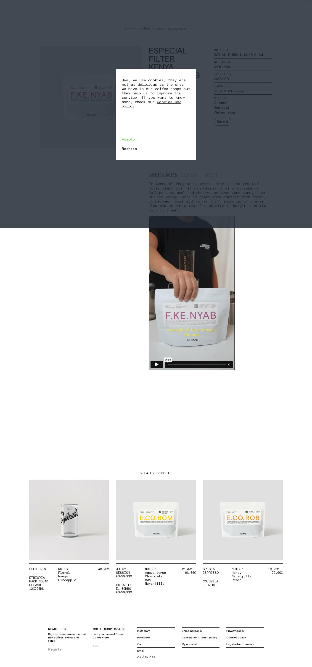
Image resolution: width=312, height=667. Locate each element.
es (153, 657)
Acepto (128, 139)
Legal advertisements (240, 644)
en (146, 657)
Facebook (143, 637)
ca (139, 657)
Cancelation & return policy (199, 637)
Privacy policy (235, 630)
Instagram (143, 630)
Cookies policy (236, 637)
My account (189, 644)
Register (55, 649)
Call (139, 644)
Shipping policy (192, 630)
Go (95, 646)
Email (140, 650)
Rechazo (129, 148)
